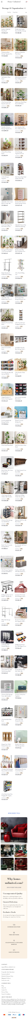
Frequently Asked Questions (7, 972)
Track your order (5, 980)
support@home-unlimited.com (8, 967)
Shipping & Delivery (6, 978)
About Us (3, 988)
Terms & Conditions (5, 994)
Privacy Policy (4, 992)
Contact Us (4, 990)
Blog (2, 985)
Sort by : (9, 12)
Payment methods (5, 974)
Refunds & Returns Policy (7, 976)
